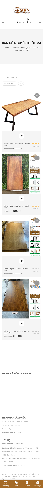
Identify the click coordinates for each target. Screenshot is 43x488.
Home (7, 47)
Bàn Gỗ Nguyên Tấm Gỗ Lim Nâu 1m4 (16, 269)
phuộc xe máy (23, 474)
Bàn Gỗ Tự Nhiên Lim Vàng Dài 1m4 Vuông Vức (17, 332)
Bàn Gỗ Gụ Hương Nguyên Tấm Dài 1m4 (17, 144)
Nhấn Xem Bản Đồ (9, 455)
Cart (29, 22)
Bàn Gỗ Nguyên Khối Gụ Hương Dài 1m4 (16, 207)
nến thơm (26, 476)
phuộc (14, 474)
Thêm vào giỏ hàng (21, 136)
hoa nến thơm (10, 479)
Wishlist (21, 22)
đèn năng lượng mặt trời (13, 476)
